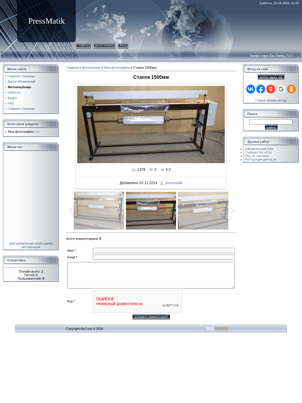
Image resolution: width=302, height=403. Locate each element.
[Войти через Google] (281, 89)
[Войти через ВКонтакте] (250, 89)
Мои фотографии (21, 131)
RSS (290, 55)
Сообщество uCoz (258, 152)
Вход (123, 45)
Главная (83, 45)
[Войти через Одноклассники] (291, 89)
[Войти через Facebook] (260, 89)
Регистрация (104, 45)
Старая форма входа (271, 100)
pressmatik (174, 183)
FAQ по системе (256, 156)
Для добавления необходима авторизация (31, 245)
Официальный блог (259, 148)
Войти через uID (271, 77)
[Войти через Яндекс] (270, 89)
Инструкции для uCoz (260, 159)
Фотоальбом (91, 67)
